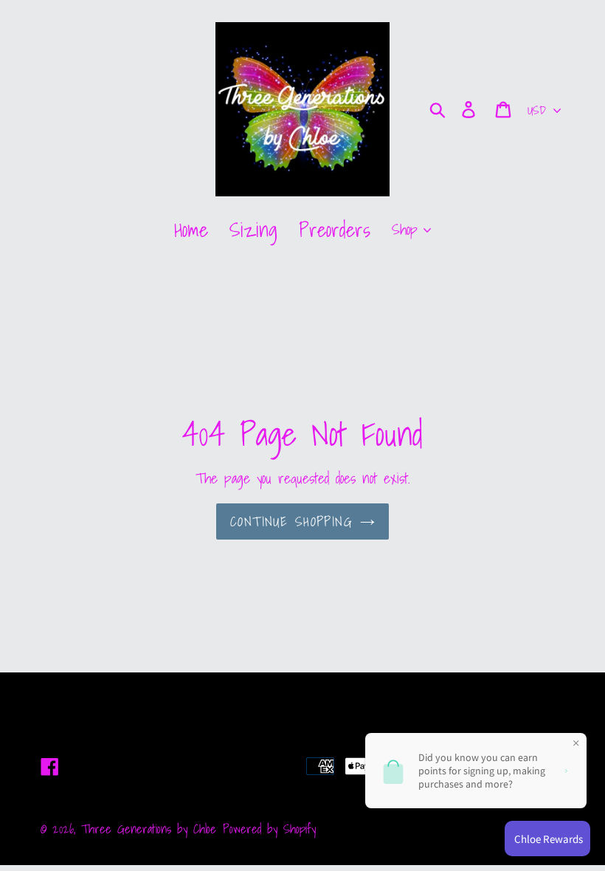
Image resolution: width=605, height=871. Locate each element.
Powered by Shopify (269, 829)
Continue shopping (291, 521)
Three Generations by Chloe (148, 829)
